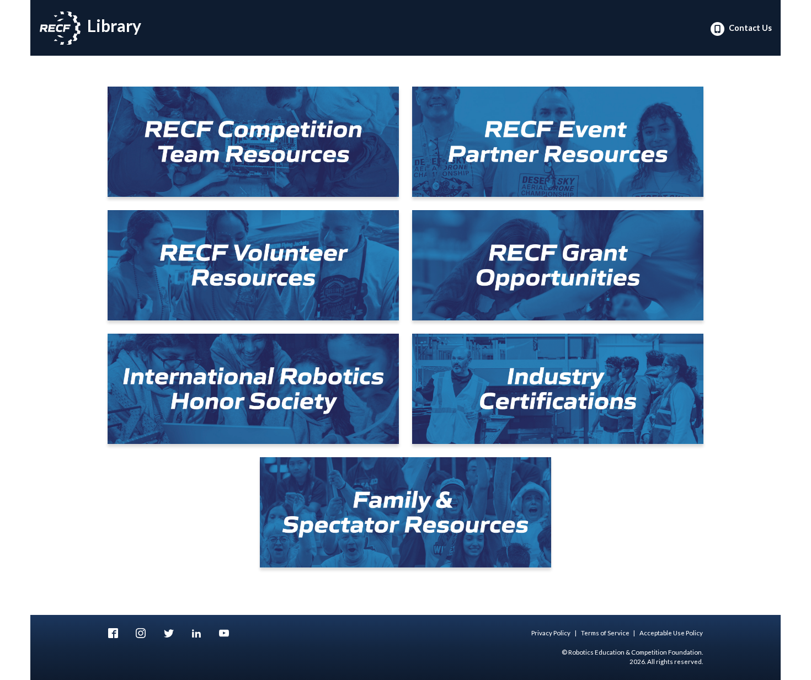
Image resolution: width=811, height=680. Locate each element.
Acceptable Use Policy (671, 632)
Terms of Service (605, 632)
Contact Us (749, 28)
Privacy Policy (550, 632)
